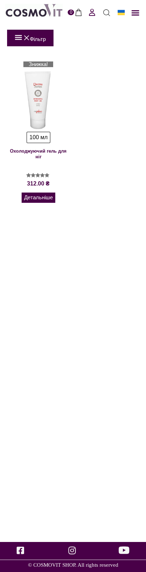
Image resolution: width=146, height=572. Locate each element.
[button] (135, 12)
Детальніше (38, 197)
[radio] (38, 137)
